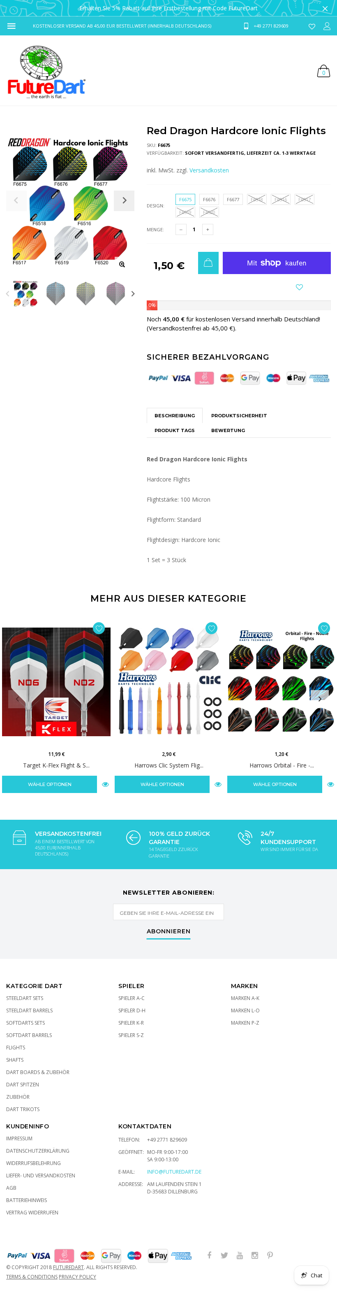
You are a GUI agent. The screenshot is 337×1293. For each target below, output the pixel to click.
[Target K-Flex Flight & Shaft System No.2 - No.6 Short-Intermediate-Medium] (56, 682)
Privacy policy (77, 1276)
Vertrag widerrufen (32, 1212)
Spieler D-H (131, 1010)
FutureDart (68, 1267)
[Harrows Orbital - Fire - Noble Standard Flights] (281, 682)
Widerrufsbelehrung (33, 1163)
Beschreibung (175, 416)
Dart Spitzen (22, 1084)
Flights (15, 1047)
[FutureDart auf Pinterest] (270, 1256)
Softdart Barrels (29, 1035)
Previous (7, 293)
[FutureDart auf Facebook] (209, 1256)
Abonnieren (169, 931)
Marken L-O (245, 1010)
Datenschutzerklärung (37, 1150)
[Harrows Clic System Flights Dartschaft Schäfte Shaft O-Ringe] (169, 682)
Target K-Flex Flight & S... (56, 765)
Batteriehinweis (26, 1200)
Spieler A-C (131, 998)
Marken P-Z (245, 1022)
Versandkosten (209, 170)
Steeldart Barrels (29, 1010)
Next (132, 293)
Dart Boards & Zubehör (37, 1072)
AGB (11, 1187)
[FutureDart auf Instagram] (255, 1256)
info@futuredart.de (174, 1171)
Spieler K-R (131, 1022)
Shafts (14, 1059)
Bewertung (228, 430)
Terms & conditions (32, 1276)
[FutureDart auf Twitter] (224, 1256)
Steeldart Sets (24, 998)
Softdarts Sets (25, 1022)
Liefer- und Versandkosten (40, 1175)
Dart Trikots (22, 1109)
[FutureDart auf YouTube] (239, 1256)
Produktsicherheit (239, 416)
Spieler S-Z (131, 1035)
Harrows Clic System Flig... (168, 765)
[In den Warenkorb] (208, 263)
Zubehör (18, 1096)
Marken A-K (245, 998)
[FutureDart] (46, 70)
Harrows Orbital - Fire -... (281, 765)
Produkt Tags (175, 430)
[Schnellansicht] (105, 784)
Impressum (19, 1138)
